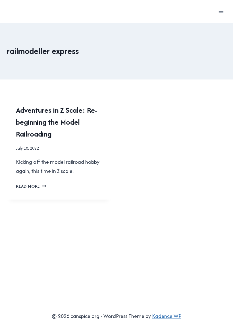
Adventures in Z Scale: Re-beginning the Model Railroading (56, 122)
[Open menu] (221, 11)
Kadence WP (166, 316)
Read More (31, 186)
